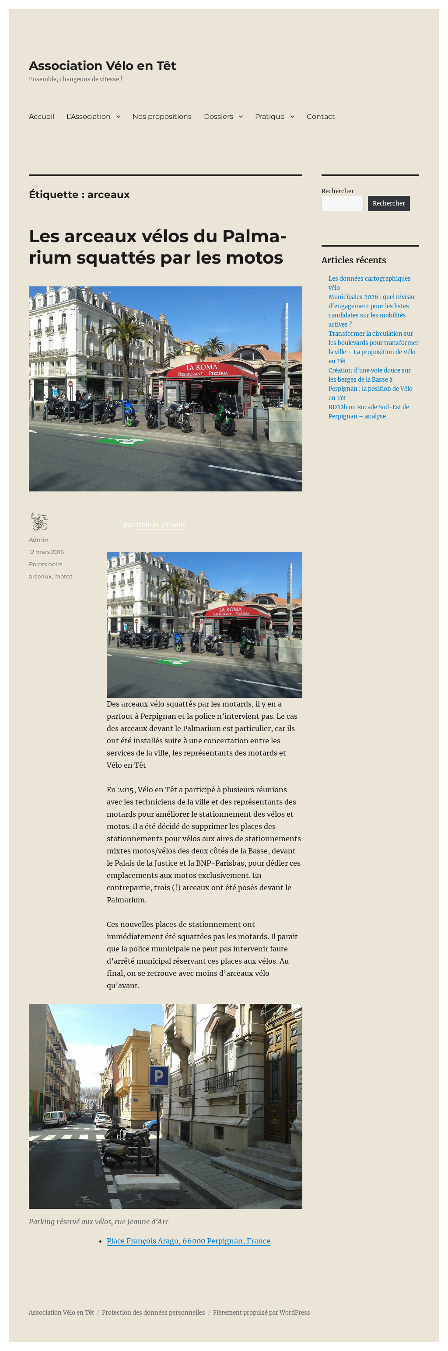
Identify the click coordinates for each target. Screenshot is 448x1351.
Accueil (41, 116)
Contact (321, 116)
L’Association (88, 116)
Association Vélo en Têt (102, 65)
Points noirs (45, 564)
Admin (39, 539)
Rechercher (338, 191)
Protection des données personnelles (153, 1312)
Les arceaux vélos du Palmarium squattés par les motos (158, 246)
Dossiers (218, 116)
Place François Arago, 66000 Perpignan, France (188, 1240)
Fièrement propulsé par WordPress (261, 1312)
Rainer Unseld (160, 524)
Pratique (270, 116)
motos (63, 576)
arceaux (40, 576)
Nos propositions (162, 116)
